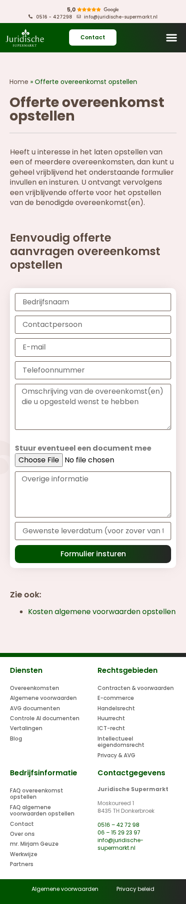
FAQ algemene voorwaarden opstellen (42, 810)
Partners (21, 864)
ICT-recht (111, 728)
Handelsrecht (116, 708)
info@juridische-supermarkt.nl (121, 844)
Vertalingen (26, 728)
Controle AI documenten (44, 718)
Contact (22, 824)
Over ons (22, 834)
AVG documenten (35, 708)
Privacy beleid (135, 889)
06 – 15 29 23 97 (119, 832)
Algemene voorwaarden (43, 698)
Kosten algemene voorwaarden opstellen (102, 611)
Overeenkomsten (34, 688)
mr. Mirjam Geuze (34, 844)
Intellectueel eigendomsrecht (121, 742)
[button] (172, 38)
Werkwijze (23, 854)
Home (18, 81)
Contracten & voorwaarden (136, 688)
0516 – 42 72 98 (119, 825)
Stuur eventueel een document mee (83, 448)
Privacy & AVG (116, 755)
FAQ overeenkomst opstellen (36, 794)
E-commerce (116, 698)
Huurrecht (111, 718)
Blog (16, 738)
